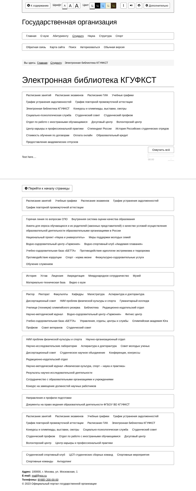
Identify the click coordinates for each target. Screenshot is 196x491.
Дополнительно (158, 5)
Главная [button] (31, 35)
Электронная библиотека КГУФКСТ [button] (47, 108)
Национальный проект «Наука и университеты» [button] (55, 237)
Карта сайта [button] (57, 47)
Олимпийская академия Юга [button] (150, 320)
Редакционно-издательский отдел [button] (123, 307)
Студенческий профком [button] (118, 115)
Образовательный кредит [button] (112, 135)
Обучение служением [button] (39, 264)
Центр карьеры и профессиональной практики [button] (54, 128)
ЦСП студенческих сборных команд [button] (91, 454)
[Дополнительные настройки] (139, 6)
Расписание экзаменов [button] (69, 95)
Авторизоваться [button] (90, 47)
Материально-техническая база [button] (45, 282)
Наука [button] (91, 35)
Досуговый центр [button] (102, 121)
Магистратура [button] (96, 294)
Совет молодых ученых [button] (135, 346)
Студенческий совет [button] (87, 115)
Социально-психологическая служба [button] (48, 115)
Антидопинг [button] (64, 461)
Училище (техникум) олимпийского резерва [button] (53, 307)
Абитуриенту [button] (60, 35)
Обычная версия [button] (114, 47)
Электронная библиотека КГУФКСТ (86, 62)
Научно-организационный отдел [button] (105, 339)
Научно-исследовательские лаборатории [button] (51, 346)
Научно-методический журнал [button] (44, 314)
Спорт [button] (119, 35)
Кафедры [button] (77, 294)
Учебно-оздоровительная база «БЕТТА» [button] (51, 250)
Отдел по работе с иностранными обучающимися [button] (56, 121)
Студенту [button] (78, 35)
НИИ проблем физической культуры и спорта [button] (88, 300)
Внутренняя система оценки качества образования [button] (103, 219)
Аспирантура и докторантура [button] (126, 294)
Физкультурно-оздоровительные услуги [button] (119, 257)
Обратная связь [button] (36, 47)
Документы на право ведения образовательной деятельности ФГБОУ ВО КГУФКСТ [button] (78, 404)
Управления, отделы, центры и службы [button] (104, 320)
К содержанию (39, 5)
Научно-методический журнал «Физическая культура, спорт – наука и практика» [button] (75, 366)
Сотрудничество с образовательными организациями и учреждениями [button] (69, 379)
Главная (42, 62)
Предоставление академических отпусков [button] (52, 141)
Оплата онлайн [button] (82, 135)
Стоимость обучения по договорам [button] (47, 135)
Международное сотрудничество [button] (108, 275)
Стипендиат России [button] (99, 128)
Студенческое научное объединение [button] (82, 352)
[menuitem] (31, 36)
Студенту (56, 62)
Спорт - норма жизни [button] (78, 257)
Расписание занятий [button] (38, 95)
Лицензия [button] (57, 275)
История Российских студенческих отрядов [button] (142, 128)
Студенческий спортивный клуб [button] (45, 454)
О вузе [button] (44, 35)
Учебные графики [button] (123, 95)
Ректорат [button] (44, 294)
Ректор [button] (30, 294)
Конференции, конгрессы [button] (124, 352)
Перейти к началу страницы (48, 188)
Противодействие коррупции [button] (44, 257)
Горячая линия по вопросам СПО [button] (47, 219)
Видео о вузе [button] (77, 282)
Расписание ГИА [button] (97, 95)
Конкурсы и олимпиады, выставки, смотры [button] (99, 108)
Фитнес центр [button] (133, 314)
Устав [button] (43, 275)
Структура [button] (105, 35)
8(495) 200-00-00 (48, 479)
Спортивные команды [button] (39, 461)
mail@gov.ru (39, 475)
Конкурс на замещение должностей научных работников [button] (61, 386)
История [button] (31, 275)
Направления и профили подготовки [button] (48, 397)
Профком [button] (32, 327)
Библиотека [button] (91, 307)
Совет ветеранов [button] (52, 327)
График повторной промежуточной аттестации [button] (104, 101)
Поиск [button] (72, 47)
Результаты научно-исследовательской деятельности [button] (59, 372)
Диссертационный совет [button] (41, 300)
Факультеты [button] (61, 294)
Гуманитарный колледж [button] (134, 300)
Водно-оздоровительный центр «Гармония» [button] (53, 243)
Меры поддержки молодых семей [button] (110, 237)
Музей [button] (137, 275)
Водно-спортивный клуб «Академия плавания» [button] (113, 243)
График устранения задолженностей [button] (48, 101)
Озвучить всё (161, 149)
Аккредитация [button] (75, 275)
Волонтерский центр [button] (129, 121)
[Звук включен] (131, 6)
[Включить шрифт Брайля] (124, 6)
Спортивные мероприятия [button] (133, 454)
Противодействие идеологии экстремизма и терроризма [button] (115, 250)
